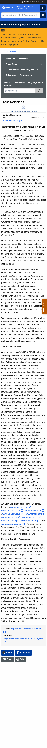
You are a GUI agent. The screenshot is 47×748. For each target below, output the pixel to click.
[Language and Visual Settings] (43, 8)
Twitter (9, 653)
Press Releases (10, 51)
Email (9, 659)
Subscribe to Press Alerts (19, 75)
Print (22, 659)
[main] (23, 384)
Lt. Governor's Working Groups (22, 69)
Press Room (12, 64)
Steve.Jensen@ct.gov (12, 120)
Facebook (25, 653)
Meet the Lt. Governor (17, 58)
